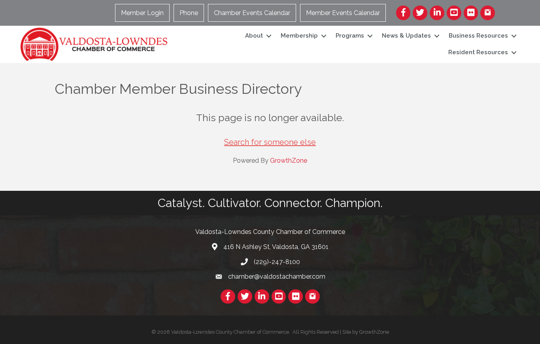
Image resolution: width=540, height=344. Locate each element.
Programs (350, 35)
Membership (299, 35)
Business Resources (478, 35)
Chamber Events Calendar (252, 13)
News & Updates (406, 35)
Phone (188, 13)
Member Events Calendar (343, 13)
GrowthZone (288, 160)
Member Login (142, 13)
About (254, 35)
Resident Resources (478, 52)
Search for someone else (270, 142)
